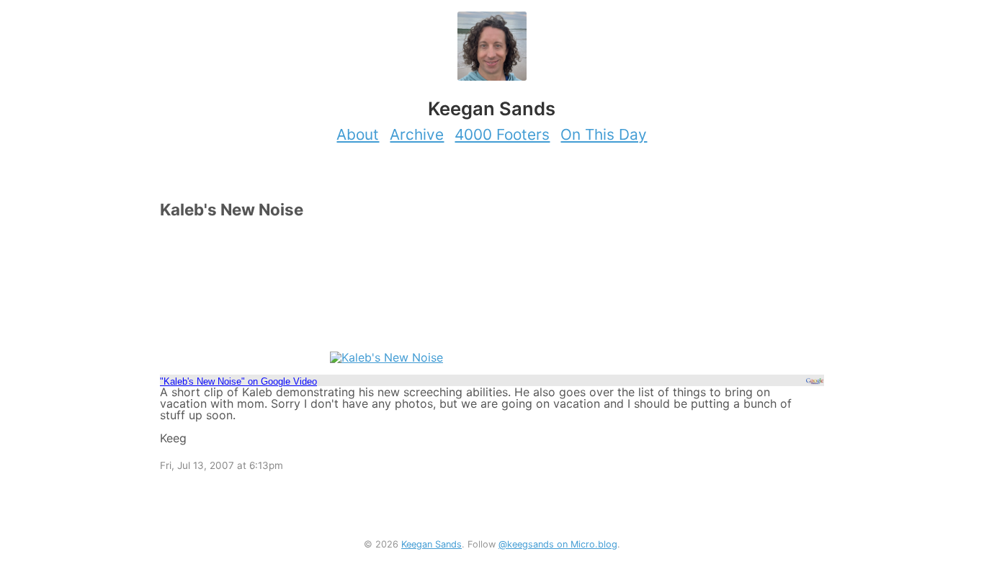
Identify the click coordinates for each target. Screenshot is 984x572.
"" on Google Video (238, 381)
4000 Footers (502, 134)
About (357, 134)
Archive (417, 134)
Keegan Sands (431, 544)
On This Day (603, 134)
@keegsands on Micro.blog (557, 544)
